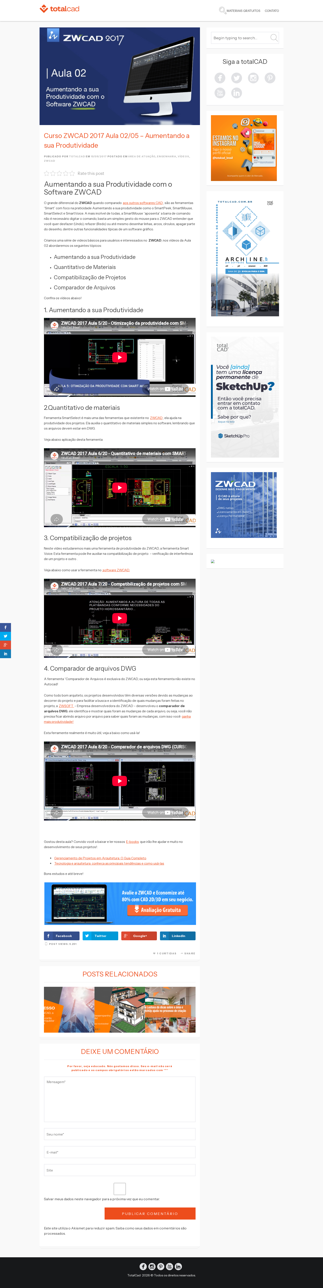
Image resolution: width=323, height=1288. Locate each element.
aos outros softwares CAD (143, 203)
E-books (132, 842)
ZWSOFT (66, 706)
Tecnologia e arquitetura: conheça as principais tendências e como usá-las (109, 863)
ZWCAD (49, 160)
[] (236, 92)
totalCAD (77, 156)
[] (219, 92)
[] (253, 77)
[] (236, 77)
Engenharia (166, 156)
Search (223, 10)
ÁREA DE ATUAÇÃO (141, 156)
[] (270, 77)
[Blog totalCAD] (59, 8)
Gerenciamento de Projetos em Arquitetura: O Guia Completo (100, 858)
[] (219, 77)
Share (190, 953)
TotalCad (134, 1275)
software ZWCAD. (116, 570)
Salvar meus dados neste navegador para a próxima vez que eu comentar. (102, 1199)
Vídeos (183, 156)
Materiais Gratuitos (243, 11)
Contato (272, 11)
